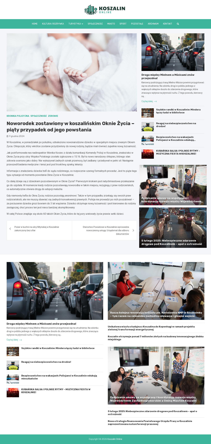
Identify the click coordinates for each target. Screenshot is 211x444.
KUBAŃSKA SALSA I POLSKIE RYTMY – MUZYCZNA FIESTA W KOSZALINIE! (178, 152)
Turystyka (74, 24)
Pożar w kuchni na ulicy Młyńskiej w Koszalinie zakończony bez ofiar (37, 229)
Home (35, 24)
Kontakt (167, 24)
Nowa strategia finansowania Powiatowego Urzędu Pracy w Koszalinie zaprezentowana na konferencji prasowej (150, 423)
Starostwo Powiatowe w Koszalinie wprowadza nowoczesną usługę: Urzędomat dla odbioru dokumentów (106, 230)
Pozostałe (137, 24)
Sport (123, 24)
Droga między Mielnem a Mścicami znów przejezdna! (41, 323)
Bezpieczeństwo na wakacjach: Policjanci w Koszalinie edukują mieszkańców (175, 140)
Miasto (111, 24)
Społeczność (95, 24)
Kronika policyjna (18, 116)
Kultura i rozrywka (53, 24)
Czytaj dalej (147, 101)
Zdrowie (53, 116)
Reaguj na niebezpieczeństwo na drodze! (46, 362)
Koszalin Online (115, 439)
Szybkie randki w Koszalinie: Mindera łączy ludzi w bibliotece (178, 111)
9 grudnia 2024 (16, 136)
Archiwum (153, 24)
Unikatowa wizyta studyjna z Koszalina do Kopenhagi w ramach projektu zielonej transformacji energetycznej (151, 328)
